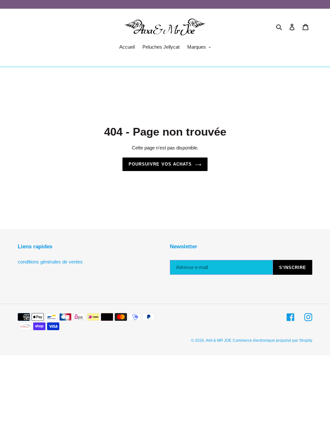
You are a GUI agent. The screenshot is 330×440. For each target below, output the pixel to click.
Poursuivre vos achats (160, 164)
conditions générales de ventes (50, 261)
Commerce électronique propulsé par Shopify (272, 340)
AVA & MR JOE (218, 340)
